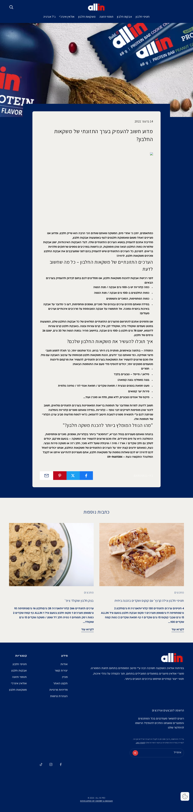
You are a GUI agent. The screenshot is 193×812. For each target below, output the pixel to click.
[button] (185, 796)
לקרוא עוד (178, 629)
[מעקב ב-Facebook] (61, 764)
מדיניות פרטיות (58, 690)
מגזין (65, 677)
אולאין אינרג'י (67, 17)
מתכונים (179, 592)
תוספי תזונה (106, 17)
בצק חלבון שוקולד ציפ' (79, 600)
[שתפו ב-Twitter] (73, 475)
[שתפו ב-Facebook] (86, 475)
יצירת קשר (61, 671)
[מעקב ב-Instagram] (51, 764)
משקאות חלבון (87, 17)
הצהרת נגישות (59, 696)
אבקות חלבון (124, 17)
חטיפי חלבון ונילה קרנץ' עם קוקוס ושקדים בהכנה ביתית (149, 600)
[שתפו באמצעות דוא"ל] (46, 475)
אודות (64, 664)
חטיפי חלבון (142, 17)
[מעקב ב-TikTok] (41, 764)
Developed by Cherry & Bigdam (96, 801)
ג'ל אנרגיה (49, 17)
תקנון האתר (60, 683)
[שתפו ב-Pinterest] (59, 475)
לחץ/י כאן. (140, 743)
